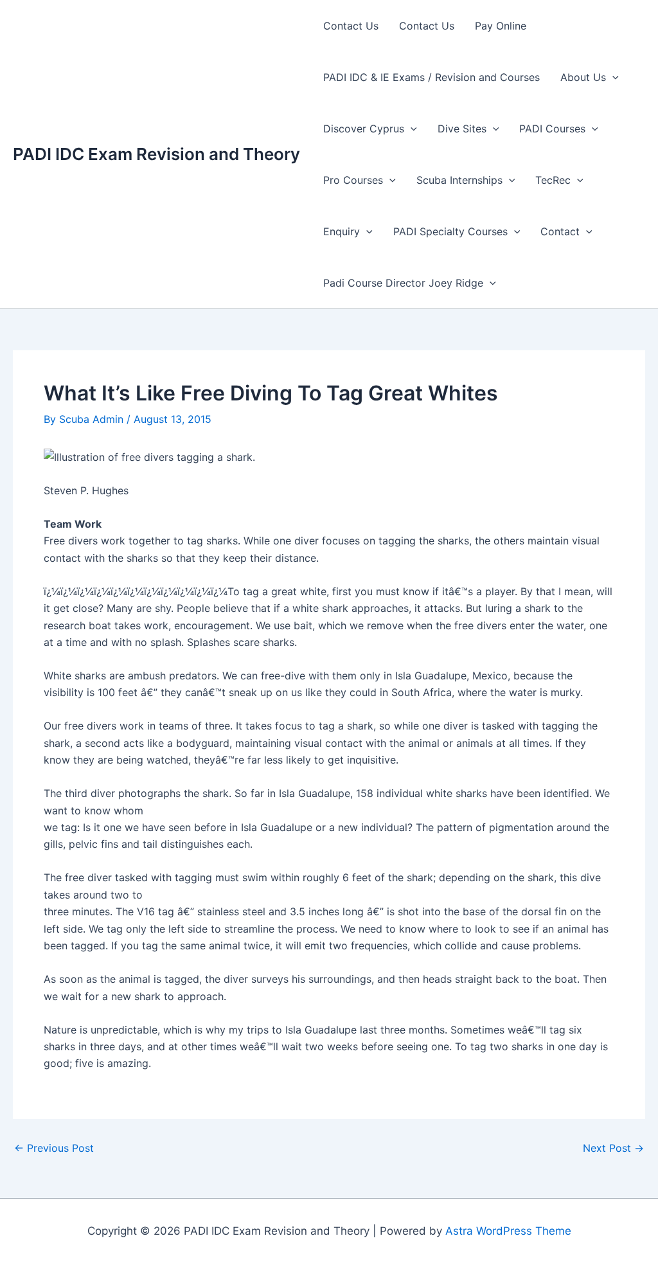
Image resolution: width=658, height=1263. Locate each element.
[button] (612, 77)
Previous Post (54, 1148)
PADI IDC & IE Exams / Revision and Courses (431, 77)
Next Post (613, 1148)
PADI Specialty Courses (450, 231)
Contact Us (350, 25)
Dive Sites (462, 128)
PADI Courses (552, 128)
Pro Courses (353, 180)
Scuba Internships (459, 180)
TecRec (553, 180)
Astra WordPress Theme (508, 1230)
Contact (560, 231)
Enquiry (341, 231)
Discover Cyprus (363, 128)
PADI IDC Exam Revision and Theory (156, 154)
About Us (583, 77)
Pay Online (500, 25)
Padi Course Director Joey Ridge (403, 282)
